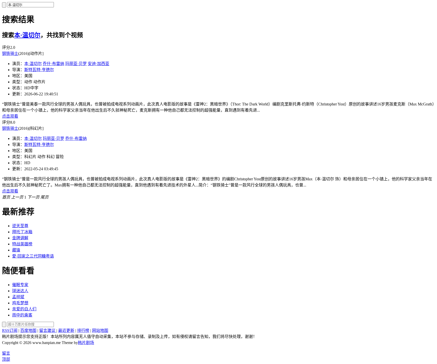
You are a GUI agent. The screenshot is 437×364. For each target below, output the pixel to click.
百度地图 (28, 330)
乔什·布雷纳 (53, 63)
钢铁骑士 (10, 53)
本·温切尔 (27, 35)
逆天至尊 (20, 226)
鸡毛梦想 (20, 303)
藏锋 (16, 250)
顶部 (6, 359)
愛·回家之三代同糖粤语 (33, 256)
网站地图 (100, 330)
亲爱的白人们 (24, 309)
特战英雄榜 (22, 244)
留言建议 (47, 330)
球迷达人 (20, 291)
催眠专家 (20, 285)
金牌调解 (20, 238)
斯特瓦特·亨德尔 (39, 70)
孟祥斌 (18, 297)
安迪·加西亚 (98, 63)
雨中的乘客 (22, 315)
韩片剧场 (86, 342)
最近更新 (66, 330)
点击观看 (10, 116)
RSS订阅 (9, 330)
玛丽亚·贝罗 (76, 63)
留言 (6, 353)
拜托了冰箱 (22, 232)
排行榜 (83, 330)
